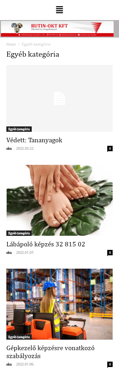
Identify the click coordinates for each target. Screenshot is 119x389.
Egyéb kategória (19, 129)
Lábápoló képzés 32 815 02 (45, 244)
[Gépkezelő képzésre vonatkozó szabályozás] (59, 304)
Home (11, 44)
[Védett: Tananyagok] (59, 98)
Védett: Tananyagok (34, 140)
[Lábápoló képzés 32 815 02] (59, 200)
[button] (59, 10)
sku (9, 148)
